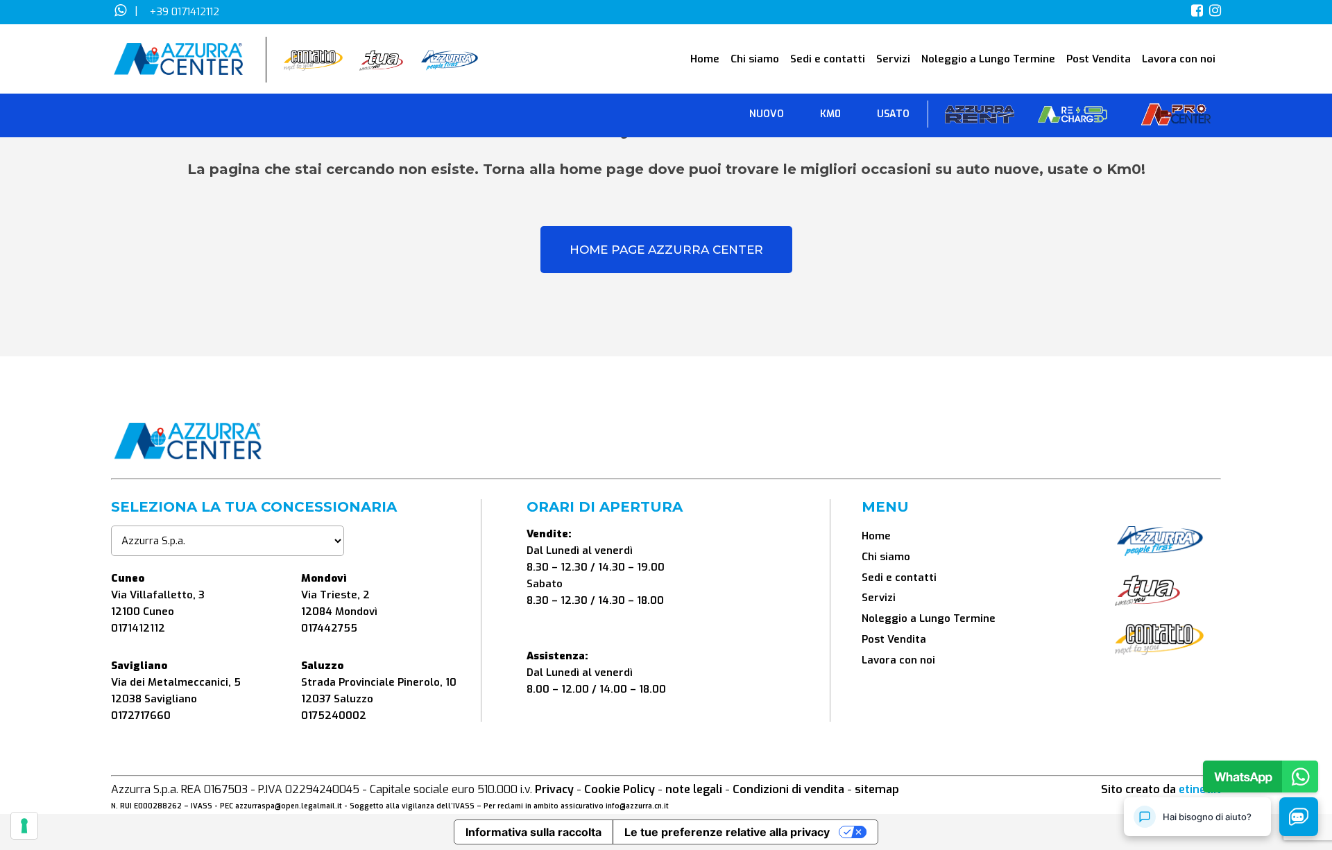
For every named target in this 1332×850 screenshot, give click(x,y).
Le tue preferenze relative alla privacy (727, 832)
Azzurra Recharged (1072, 117)
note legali (693, 789)
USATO (893, 114)
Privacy (554, 789)
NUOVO (766, 114)
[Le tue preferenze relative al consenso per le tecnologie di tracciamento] (24, 826)
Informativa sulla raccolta (533, 832)
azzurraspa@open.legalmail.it (288, 805)
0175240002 (333, 715)
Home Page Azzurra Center (666, 250)
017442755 (329, 628)
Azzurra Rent (979, 117)
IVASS (201, 805)
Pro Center (1176, 117)
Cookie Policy (619, 789)
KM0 (830, 114)
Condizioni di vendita (788, 789)
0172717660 (141, 715)
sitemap (877, 789)
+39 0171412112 (184, 12)
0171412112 (138, 628)
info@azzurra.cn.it (637, 805)
